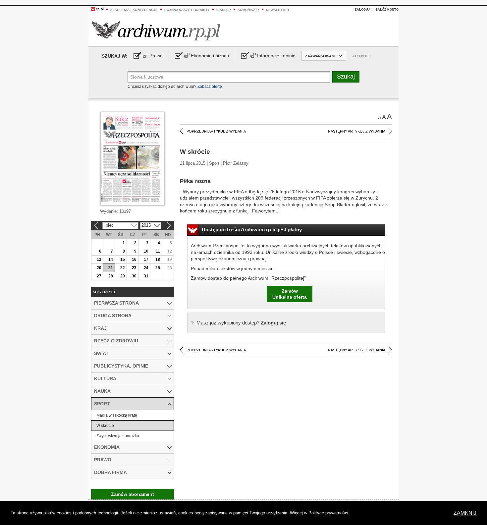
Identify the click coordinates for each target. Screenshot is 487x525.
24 (146, 267)
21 (110, 267)
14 (110, 259)
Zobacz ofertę (209, 86)
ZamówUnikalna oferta (289, 294)
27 (99, 276)
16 (134, 259)
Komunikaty (248, 10)
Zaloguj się (241, 322)
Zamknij (465, 513)
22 (122, 267)
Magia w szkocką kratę (116, 415)
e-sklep (223, 10)
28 (110, 276)
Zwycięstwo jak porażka (117, 436)
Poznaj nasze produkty (187, 10)
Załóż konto (387, 9)
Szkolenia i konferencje (134, 10)
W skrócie (105, 425)
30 (134, 276)
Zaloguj (362, 9)
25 (157, 267)
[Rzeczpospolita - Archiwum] (156, 30)
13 (99, 259)
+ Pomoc (360, 56)
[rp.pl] (97, 9)
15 (122, 259)
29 (122, 276)
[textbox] (229, 77)
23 (134, 267)
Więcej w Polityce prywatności (319, 512)
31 (146, 276)
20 (99, 267)
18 (157, 259)
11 (158, 251)
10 (146, 251)
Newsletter (277, 10)
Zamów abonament (132, 494)
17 (146, 259)
